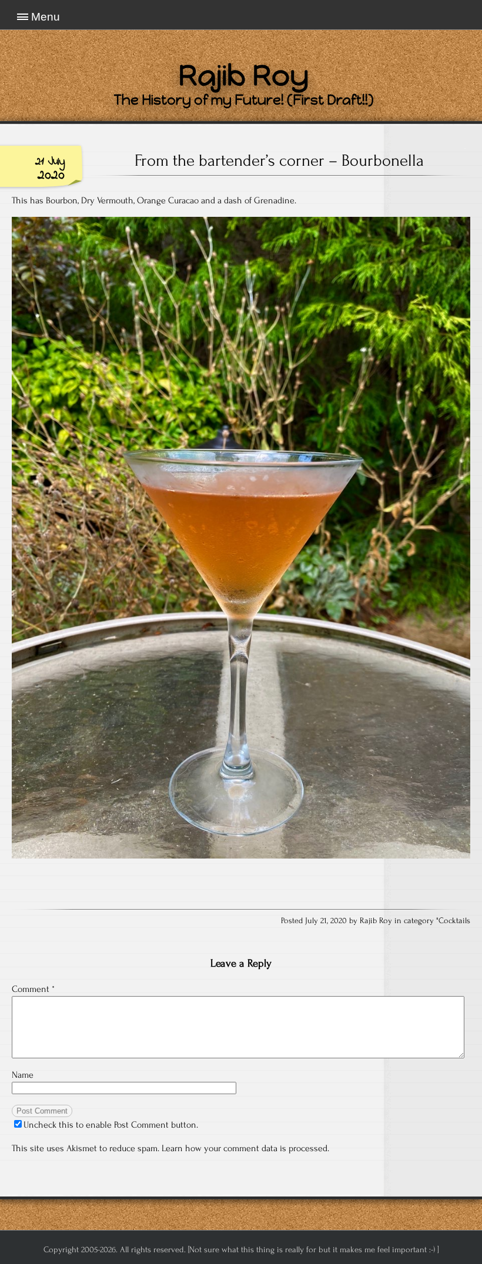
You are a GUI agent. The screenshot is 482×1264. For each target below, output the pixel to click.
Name (23, 1074)
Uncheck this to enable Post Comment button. (111, 1124)
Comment (33, 989)
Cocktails (454, 921)
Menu (45, 17)
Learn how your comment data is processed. (245, 1148)
